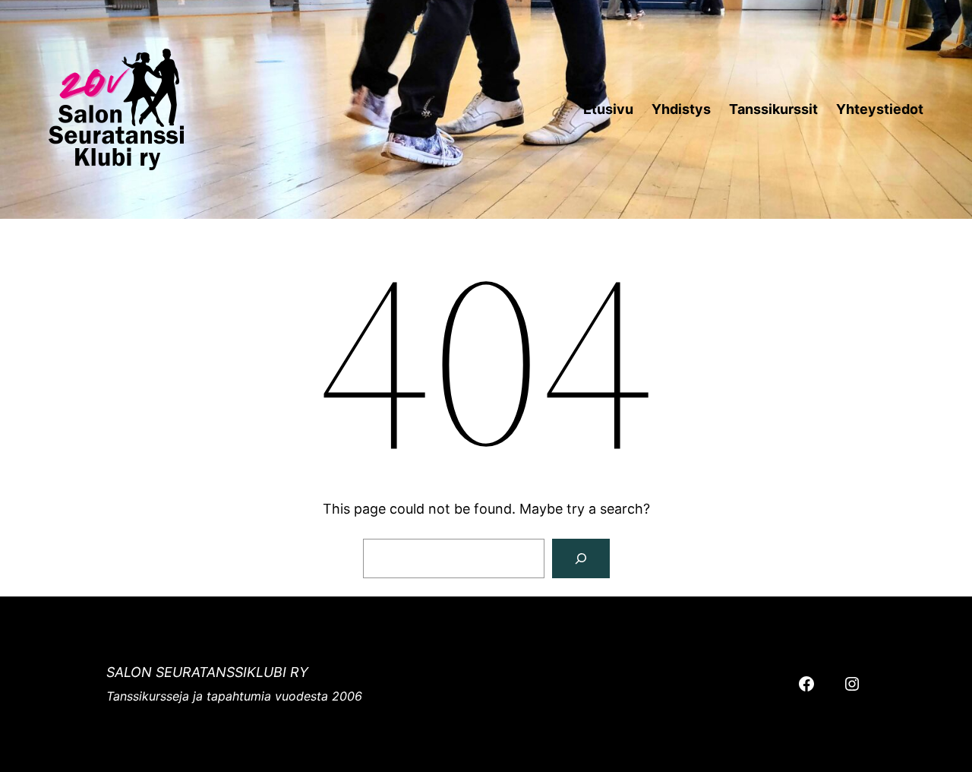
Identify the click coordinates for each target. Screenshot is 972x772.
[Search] (581, 558)
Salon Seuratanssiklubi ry (207, 672)
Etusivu (608, 109)
